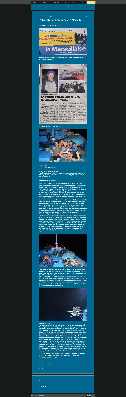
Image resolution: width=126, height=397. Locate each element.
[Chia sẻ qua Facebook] (39, 364)
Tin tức (45, 7)
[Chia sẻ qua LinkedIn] (45, 364)
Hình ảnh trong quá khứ (54, 7)
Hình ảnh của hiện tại (68, 7)
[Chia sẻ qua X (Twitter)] (42, 364)
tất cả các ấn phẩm (36, 7)
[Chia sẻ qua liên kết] (49, 364)
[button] (92, 7)
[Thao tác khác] (86, 16)
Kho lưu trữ (78, 7)
